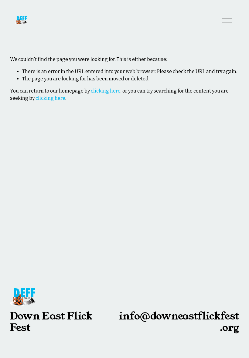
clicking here (106, 91)
